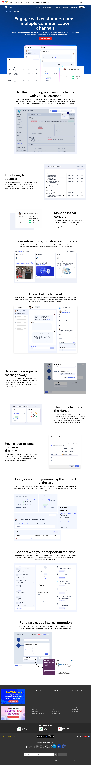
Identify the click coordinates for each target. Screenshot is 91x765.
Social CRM (34, 709)
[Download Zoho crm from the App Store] (41, 736)
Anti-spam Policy (33, 760)
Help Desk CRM (35, 711)
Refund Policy (53, 760)
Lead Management (8, 11)
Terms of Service (40, 760)
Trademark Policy (60, 760)
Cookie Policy (67, 760)
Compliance (20, 760)
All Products (44, 2)
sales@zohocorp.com (9, 736)
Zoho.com (5, 2)
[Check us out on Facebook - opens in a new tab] (89, 736)
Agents (38, 2)
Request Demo (75, 693)
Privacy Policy (47, 760)
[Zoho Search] (75, 2)
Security (15, 760)
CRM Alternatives (35, 695)
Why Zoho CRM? (75, 695)
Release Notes (55, 705)
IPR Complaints (26, 760)
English (81, 2)
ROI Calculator (75, 711)
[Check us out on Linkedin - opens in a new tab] (78, 736)
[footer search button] (55, 754)
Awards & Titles (75, 705)
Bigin (11, 2)
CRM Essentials (35, 693)
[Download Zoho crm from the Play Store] (49, 736)
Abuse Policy (80, 760)
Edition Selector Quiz (76, 701)
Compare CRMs (75, 699)
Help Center (54, 697)
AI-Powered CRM (35, 703)
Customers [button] (57, 7)
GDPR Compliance (74, 760)
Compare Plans (75, 703)
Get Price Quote (75, 707)
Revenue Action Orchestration (38, 713)
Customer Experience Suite (37, 705)
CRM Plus (16, 2)
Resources (65, 7)
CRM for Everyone (55, 699)
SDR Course (54, 707)
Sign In (87, 2)
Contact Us (11, 760)
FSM (33, 2)
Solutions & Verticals (56, 695)
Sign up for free (45, 38)
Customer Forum (55, 703)
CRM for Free (34, 697)
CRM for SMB (34, 699)
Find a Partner (55, 701)
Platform (49, 7)
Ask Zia (81, 7)
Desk (22, 2)
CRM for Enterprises (56, 713)
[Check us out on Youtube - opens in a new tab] (85, 736)
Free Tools (73, 7)
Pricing (44, 7)
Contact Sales (75, 709)
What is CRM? (55, 693)
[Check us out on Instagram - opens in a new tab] (83, 736)
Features (37, 7)
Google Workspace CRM (37, 707)
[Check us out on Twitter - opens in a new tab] (80, 736)
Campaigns (27, 2)
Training (53, 709)
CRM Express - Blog (56, 711)
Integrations (74, 697)
